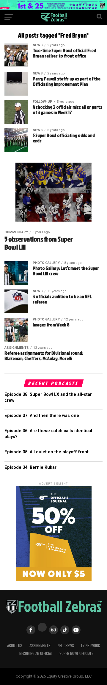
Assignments (40, 645)
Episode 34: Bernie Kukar (30, 467)
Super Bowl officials (76, 653)
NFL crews (66, 645)
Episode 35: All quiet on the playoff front (46, 451)
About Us (14, 645)
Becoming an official (35, 653)
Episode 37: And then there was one (41, 415)
